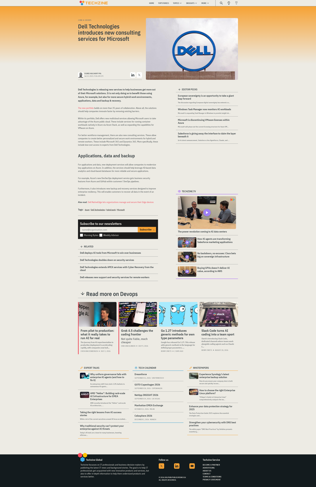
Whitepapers (201, 367)
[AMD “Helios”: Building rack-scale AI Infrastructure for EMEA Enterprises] (84, 399)
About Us (207, 470)
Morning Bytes (91, 235)
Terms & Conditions (212, 476)
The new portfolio (86, 108)
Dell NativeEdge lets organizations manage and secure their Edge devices (121, 202)
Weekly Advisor (111, 235)
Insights (190, 3)
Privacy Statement (212, 479)
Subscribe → (147, 229)
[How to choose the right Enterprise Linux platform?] (193, 395)
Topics (176, 3)
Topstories (163, 3)
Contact (206, 473)
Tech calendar (147, 367)
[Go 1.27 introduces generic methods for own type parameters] (178, 314)
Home (151, 3)
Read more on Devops (112, 294)
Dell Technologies (98, 209)
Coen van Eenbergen (89, 351)
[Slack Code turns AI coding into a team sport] (218, 314)
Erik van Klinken (128, 346)
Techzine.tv (189, 191)
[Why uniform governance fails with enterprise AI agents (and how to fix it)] (84, 380)
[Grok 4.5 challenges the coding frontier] (138, 314)
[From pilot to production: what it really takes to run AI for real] (98, 314)
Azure (87, 209)
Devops (88, 20)
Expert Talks (91, 367)
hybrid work (111, 209)
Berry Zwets (166, 351)
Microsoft (121, 209)
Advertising (209, 467)
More (204, 3)
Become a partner (211, 465)
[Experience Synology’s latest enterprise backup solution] (193, 379)
